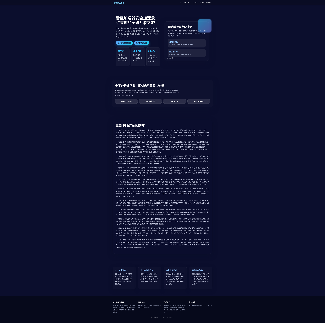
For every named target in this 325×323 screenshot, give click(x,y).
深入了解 (204, 305)
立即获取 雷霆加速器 (124, 43)
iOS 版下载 (174, 101)
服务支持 (208, 3)
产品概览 (191, 305)
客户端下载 (198, 305)
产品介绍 (194, 3)
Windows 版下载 (126, 101)
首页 (180, 3)
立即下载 (186, 3)
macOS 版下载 (150, 101)
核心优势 (201, 3)
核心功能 (210, 305)
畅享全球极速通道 (141, 43)
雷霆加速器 (155, 317)
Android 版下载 (199, 101)
